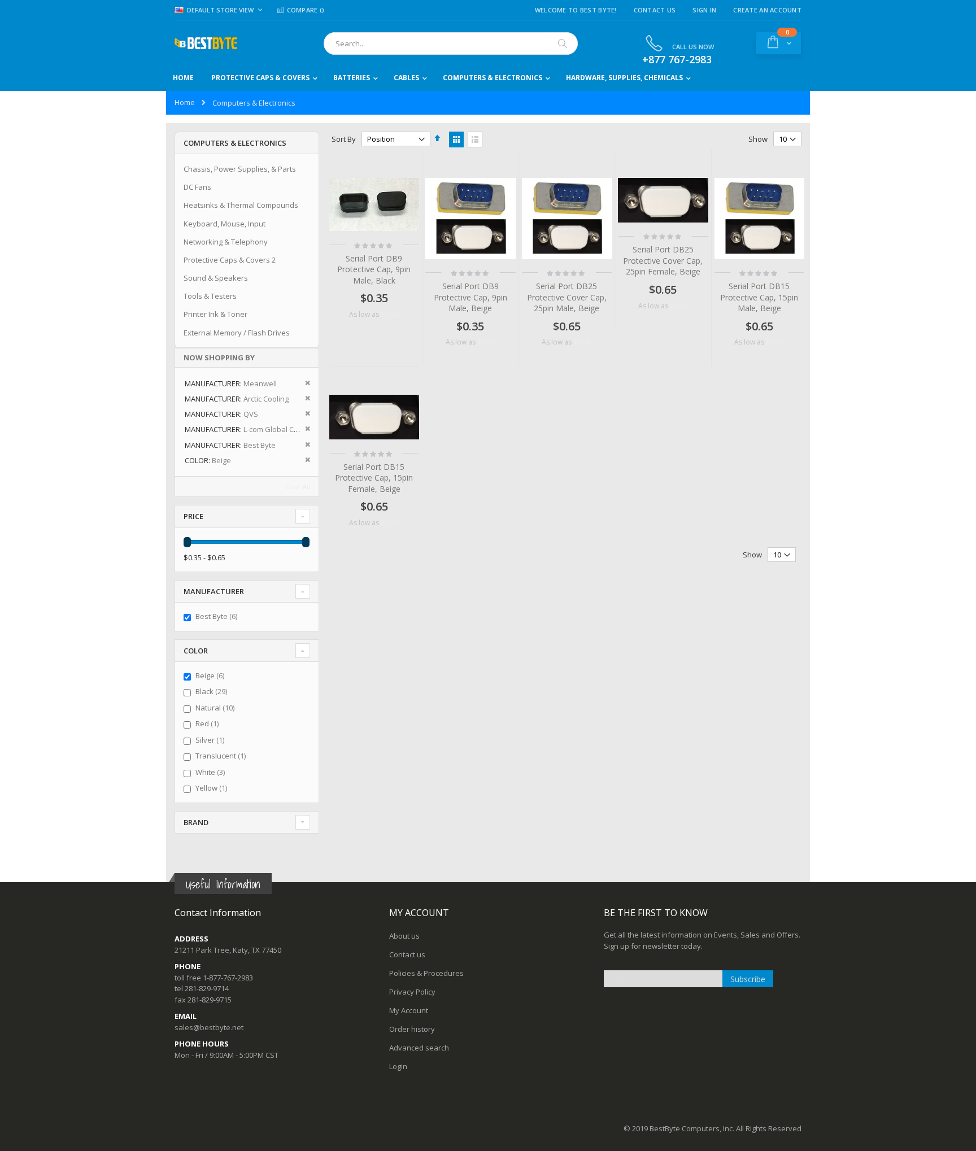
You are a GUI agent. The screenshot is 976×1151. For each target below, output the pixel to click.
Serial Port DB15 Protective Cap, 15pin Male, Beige (759, 297)
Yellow (212, 788)
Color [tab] (196, 651)
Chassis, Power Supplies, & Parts (240, 169)
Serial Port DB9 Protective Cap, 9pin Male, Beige (470, 297)
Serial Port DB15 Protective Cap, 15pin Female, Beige (374, 477)
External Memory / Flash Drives (237, 333)
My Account (408, 1010)
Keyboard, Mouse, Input (224, 224)
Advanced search (419, 1048)
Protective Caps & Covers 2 (230, 260)
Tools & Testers (210, 296)
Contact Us (655, 10)
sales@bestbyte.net (209, 1027)
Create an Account (767, 10)
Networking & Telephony (226, 242)
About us (404, 936)
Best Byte (217, 616)
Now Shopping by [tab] (219, 357)
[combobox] (451, 43)
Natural (216, 708)
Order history (412, 1029)
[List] (475, 139)
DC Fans (197, 187)
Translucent (222, 756)
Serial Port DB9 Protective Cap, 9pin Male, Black (374, 269)
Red (208, 723)
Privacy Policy (412, 992)
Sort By (344, 139)
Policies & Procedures (426, 973)
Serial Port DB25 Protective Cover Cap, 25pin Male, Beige (567, 297)
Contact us (407, 954)
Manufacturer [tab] (214, 591)
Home (185, 102)
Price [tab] (193, 516)
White (211, 772)
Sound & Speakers (216, 278)
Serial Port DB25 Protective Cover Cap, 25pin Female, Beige (663, 260)
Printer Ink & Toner (215, 314)
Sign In (704, 10)
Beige (211, 675)
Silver (211, 740)
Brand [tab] (196, 822)
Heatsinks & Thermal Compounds (241, 205)
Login (398, 1066)
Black (212, 691)
